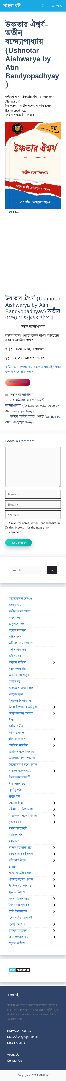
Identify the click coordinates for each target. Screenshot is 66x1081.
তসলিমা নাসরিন (18, 745)
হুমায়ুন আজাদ (17, 924)
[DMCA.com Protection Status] (19, 971)
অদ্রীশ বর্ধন (15, 637)
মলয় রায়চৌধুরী (18, 828)
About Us (13, 1054)
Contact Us (14, 1060)
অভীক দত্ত (14, 681)
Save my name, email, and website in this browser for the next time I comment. (34, 527)
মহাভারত (14, 841)
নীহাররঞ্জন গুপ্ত (17, 784)
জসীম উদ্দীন (16, 726)
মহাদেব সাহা (16, 835)
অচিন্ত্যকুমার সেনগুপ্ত (20, 598)
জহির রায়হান (16, 733)
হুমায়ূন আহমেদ (18, 930)
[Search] (52, 570)
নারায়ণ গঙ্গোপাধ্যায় (20, 771)
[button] (43, 6)
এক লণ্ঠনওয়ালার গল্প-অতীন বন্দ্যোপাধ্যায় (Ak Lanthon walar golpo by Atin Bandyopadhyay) (32, 405)
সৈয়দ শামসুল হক (19, 905)
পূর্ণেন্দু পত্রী (15, 790)
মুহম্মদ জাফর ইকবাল (21, 854)
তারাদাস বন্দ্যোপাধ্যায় (21, 752)
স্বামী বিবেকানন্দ (18, 911)
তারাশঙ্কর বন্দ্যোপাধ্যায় (22, 758)
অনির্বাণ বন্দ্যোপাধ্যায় (21, 643)
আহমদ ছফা (16, 694)
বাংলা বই (12, 5)
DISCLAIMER (16, 1042)
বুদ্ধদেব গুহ (15, 822)
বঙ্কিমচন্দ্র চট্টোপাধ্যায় (21, 809)
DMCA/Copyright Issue (22, 1036)
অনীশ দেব (15, 656)
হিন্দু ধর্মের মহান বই (20, 918)
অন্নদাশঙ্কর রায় (17, 669)
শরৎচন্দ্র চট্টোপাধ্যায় (20, 873)
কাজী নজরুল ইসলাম (21, 713)
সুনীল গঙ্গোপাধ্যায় (19, 899)
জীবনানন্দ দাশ (17, 739)
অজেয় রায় (15, 605)
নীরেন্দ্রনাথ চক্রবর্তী (19, 777)
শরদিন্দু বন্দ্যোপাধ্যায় (21, 879)
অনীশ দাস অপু (17, 650)
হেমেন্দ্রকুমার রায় (18, 937)
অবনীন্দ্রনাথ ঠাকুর (19, 675)
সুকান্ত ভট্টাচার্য (17, 892)
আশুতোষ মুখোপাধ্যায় (21, 688)
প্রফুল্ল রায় (14, 796)
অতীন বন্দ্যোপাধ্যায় (22, 394)
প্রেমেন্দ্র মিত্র (16, 803)
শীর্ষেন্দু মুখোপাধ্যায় (20, 886)
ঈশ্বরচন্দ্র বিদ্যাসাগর (20, 701)
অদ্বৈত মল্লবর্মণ (17, 630)
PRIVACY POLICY (19, 1030)
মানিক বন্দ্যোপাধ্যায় (20, 847)
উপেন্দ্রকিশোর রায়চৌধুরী (23, 707)
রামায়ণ (13, 867)
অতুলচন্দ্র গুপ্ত (16, 624)
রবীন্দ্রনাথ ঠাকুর (17, 860)
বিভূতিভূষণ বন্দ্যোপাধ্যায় (23, 816)
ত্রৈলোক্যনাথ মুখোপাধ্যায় (23, 764)
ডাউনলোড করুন (18, 382)
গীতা (11, 720)
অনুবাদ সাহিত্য (17, 662)
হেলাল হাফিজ (17, 943)
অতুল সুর (14, 618)
